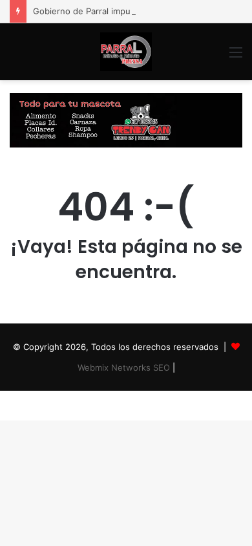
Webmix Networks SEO (124, 367)
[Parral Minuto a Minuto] (126, 51)
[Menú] (235, 56)
